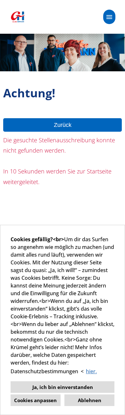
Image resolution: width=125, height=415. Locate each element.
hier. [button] (91, 371)
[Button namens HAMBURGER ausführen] (109, 17)
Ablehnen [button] (89, 400)
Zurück (62, 125)
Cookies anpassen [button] (35, 400)
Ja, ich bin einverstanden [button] (62, 387)
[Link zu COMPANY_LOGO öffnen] (17, 17)
